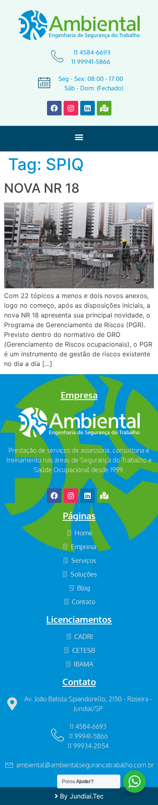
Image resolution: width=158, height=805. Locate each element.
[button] (79, 136)
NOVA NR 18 (41, 188)
